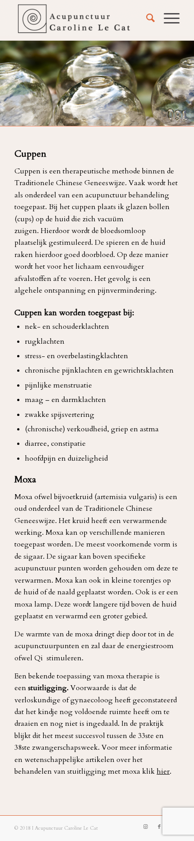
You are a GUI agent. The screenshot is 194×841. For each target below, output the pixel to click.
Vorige (20, 81)
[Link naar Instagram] (145, 827)
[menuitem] (146, 18)
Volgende (173, 81)
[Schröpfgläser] (184, 120)
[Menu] (167, 18)
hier (163, 771)
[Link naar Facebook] (159, 827)
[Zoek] (146, 18)
